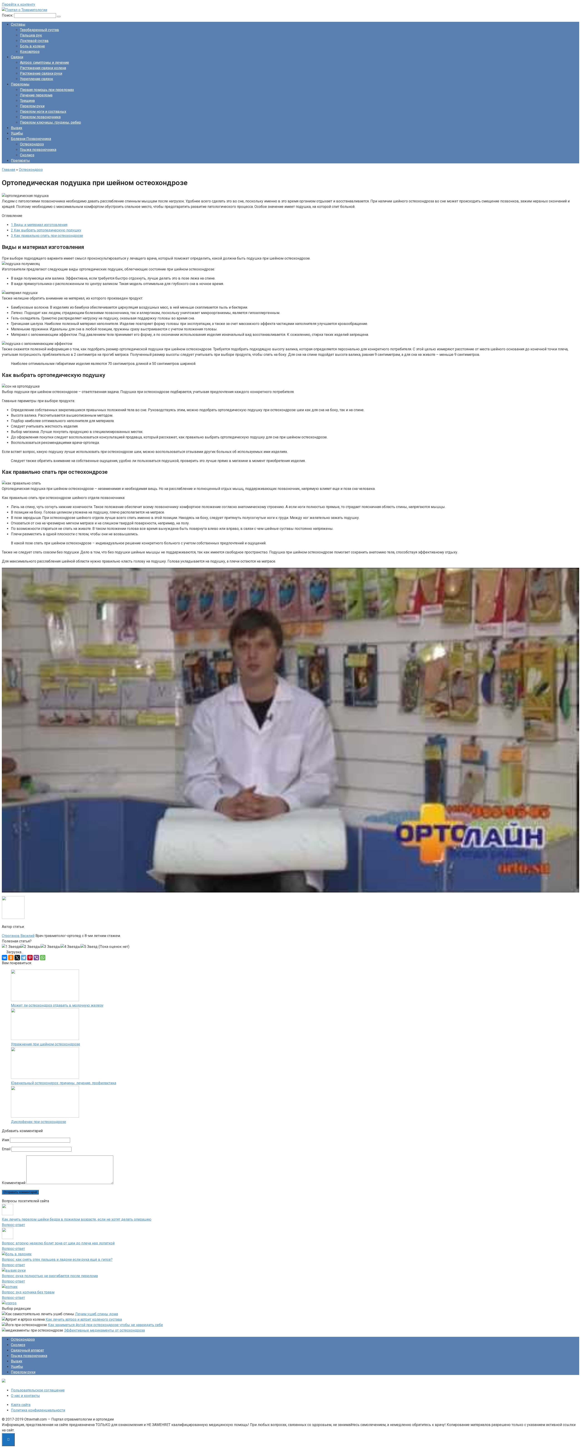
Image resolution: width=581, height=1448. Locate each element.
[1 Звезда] (11, 946)
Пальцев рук (31, 35)
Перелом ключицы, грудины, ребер (50, 122)
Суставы (18, 24)
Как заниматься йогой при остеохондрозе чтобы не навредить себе (105, 1325)
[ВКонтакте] (4, 957)
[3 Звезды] (51, 946)
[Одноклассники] (11, 957)
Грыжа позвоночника (38, 150)
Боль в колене (32, 46)
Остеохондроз (32, 144)
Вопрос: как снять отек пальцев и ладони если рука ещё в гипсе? (57, 1259)
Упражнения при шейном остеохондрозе (45, 1044)
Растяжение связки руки (41, 73)
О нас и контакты (25, 1396)
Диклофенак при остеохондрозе (38, 1122)
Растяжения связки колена (43, 68)
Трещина (27, 100)
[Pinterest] (30, 957)
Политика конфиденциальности (38, 1410)
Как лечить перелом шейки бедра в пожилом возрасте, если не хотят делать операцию (76, 1219)
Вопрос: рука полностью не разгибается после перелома (50, 1276)
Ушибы (17, 133)
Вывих (16, 128)
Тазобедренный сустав (39, 30)
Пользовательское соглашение (38, 1390)
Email (6, 1149)
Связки (17, 57)
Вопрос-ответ (13, 1225)
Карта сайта (20, 1405)
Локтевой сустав (34, 41)
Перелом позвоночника (40, 117)
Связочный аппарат (27, 1350)
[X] (17, 957)
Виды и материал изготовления (39, 225)
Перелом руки (32, 106)
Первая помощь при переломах (47, 90)
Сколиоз (27, 155)
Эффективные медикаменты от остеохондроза (104, 1330)
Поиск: (8, 15)
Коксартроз (29, 51)
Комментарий (13, 1183)
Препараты (20, 160)
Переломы (20, 84)
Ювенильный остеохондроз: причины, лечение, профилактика (63, 1083)
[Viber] (36, 957)
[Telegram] (23, 957)
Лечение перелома (36, 95)
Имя (5, 1140)
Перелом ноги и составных (43, 111)
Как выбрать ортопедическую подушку (46, 230)
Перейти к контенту (18, 4)
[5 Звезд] (89, 946)
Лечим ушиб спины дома (96, 1314)
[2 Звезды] (31, 946)
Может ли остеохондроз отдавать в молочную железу (57, 1005)
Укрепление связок (36, 79)
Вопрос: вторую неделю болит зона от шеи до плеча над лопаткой (58, 1243)
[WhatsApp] (42, 957)
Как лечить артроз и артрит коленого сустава (84, 1319)
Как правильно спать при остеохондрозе (47, 236)
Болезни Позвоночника (31, 139)
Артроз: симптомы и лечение (44, 62)
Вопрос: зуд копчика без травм (28, 1292)
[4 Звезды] (71, 946)
